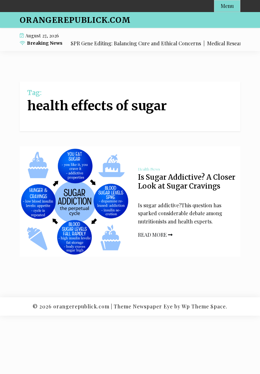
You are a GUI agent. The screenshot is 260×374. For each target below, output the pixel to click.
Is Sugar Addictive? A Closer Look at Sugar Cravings (186, 182)
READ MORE (153, 234)
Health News (149, 168)
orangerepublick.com (75, 20)
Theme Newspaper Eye (143, 306)
